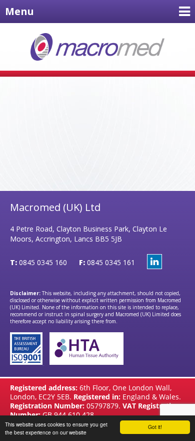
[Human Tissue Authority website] (84, 362)
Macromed (98, 47)
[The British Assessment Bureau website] (27, 362)
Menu (19, 11)
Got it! (155, 426)
